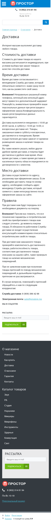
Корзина (8, 518)
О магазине (10, 370)
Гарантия (9, 376)
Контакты (9, 381)
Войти (7, 515)
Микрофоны (10, 421)
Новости (8, 354)
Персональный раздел (13, 501)
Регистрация (17, 515)
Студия (8, 405)
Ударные (8, 432)
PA (5, 400)
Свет (6, 443)
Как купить (9, 359)
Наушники (9, 410)
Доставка (9, 365)
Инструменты (11, 427)
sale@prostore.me (33, 299)
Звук (6, 394)
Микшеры (9, 416)
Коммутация (10, 437)
